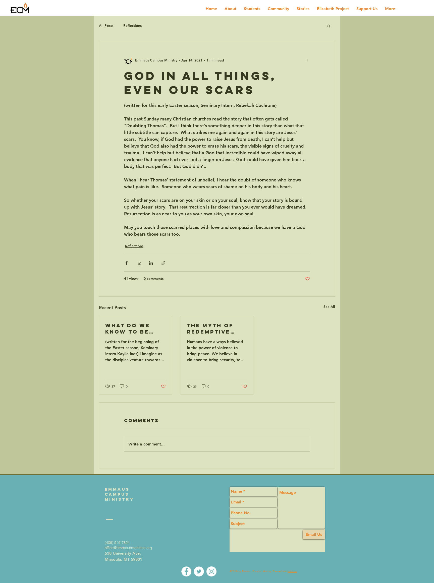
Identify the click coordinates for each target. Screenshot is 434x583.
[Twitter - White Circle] (199, 571)
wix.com (292, 571)
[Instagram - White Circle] (211, 571)
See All (329, 306)
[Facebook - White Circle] (186, 571)
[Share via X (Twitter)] (138, 263)
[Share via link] (163, 263)
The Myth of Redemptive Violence (210, 328)
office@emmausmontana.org (128, 547)
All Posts (106, 25)
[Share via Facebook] (126, 263)
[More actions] (307, 60)
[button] (328, 26)
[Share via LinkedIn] (151, 263)
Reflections (132, 25)
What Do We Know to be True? (127, 328)
